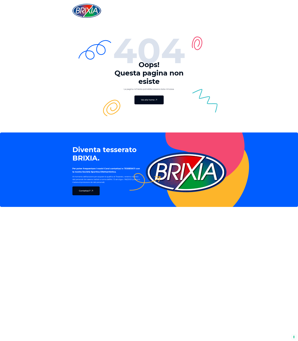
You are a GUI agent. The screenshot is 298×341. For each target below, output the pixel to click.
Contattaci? (86, 191)
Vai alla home (149, 100)
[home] (86, 11)
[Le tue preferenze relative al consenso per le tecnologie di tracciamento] (294, 337)
